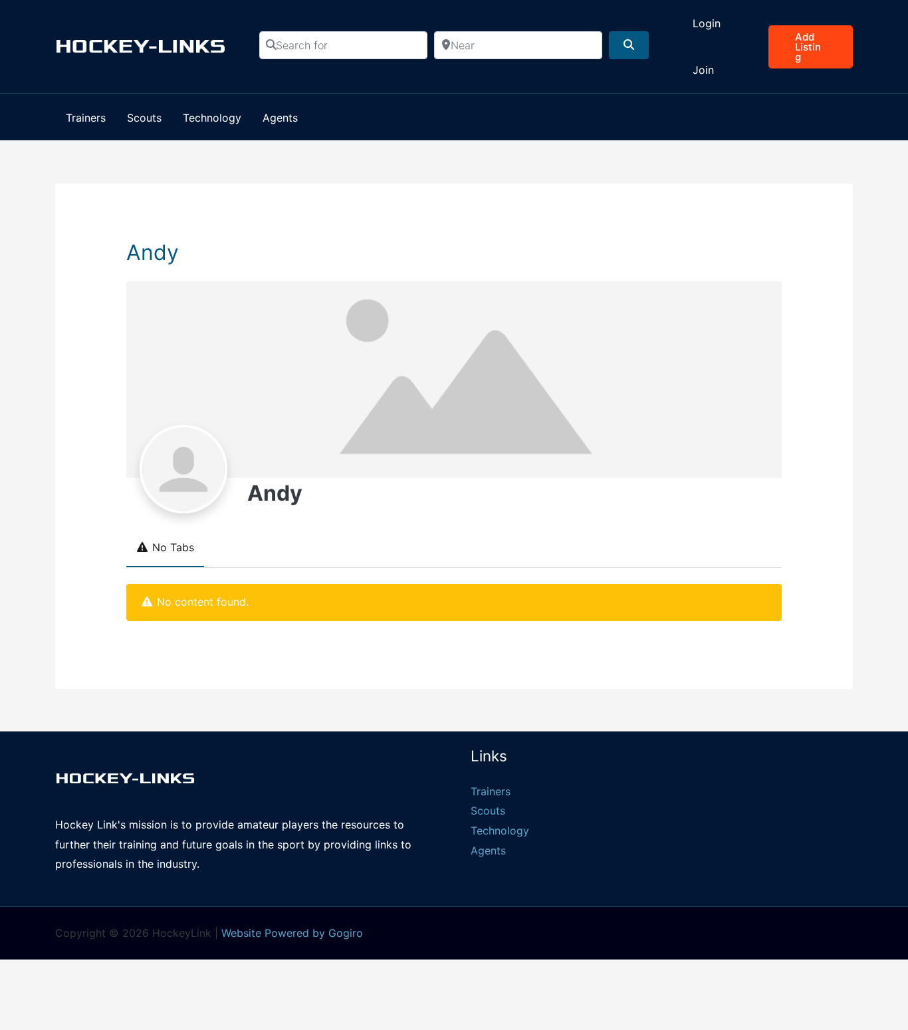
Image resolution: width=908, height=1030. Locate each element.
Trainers (491, 791)
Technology (500, 830)
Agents (488, 850)
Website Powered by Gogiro (292, 933)
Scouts (488, 810)
